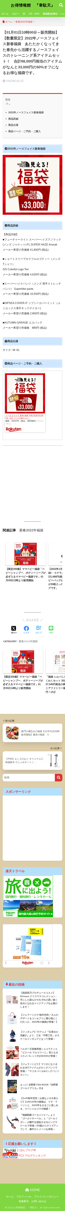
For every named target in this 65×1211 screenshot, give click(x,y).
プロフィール (23, 1196)
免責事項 (24, 1201)
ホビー (15, 13)
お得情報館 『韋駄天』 (33, 5)
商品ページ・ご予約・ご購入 (24, 131)
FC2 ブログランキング (32, 1155)
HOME (34, 1190)
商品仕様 (13, 124)
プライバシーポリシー (46, 1196)
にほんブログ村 (26, 1150)
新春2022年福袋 (28, 641)
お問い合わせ (38, 1201)
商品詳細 (13, 118)
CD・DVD (34, 13)
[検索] (58, 777)
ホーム (5, 13)
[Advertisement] (32, 483)
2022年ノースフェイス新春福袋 (26, 112)
